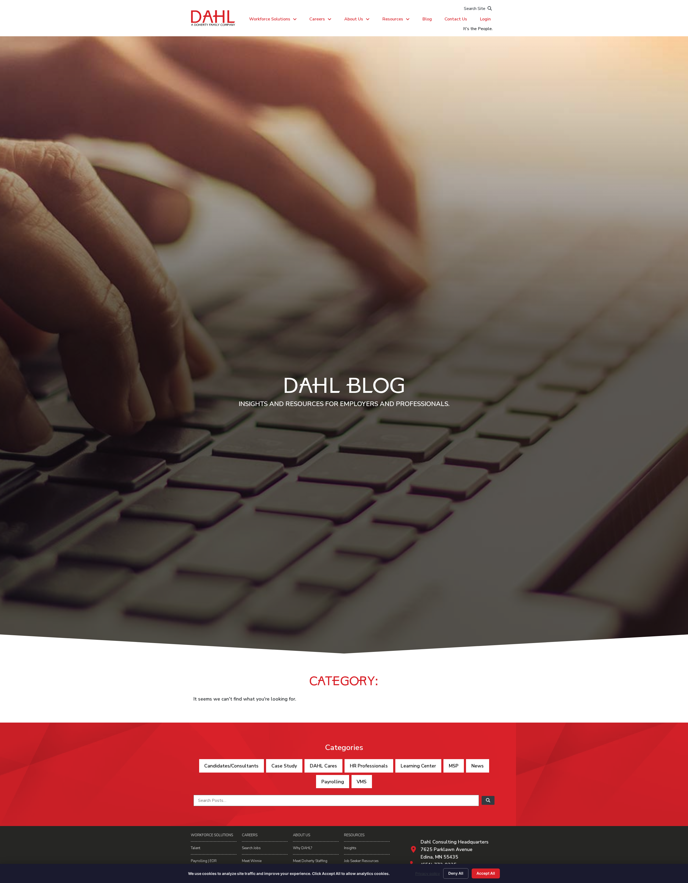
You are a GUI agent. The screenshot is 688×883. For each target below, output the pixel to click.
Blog (427, 19)
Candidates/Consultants (231, 766)
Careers (317, 19)
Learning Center (418, 766)
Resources (392, 19)
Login (485, 19)
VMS (362, 781)
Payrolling (332, 781)
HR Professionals (369, 766)
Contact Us (456, 19)
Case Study (284, 766)
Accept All (485, 873)
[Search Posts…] (336, 800)
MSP (453, 766)
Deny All (455, 873)
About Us (353, 19)
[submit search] (488, 800)
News (477, 766)
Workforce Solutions (269, 19)
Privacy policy (427, 873)
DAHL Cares (323, 766)
